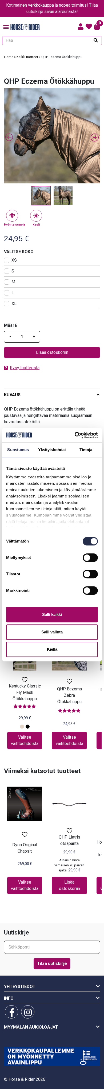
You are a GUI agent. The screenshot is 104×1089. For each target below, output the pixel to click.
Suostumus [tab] (18, 449)
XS (14, 260)
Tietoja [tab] (85, 449)
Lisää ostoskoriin (52, 352)
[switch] (90, 557)
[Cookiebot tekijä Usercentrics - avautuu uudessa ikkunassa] (75, 435)
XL (14, 303)
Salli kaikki (52, 614)
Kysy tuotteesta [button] (24, 367)
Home (8, 57)
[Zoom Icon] (52, 135)
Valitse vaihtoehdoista (24, 740)
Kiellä (52, 649)
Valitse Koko (19, 251)
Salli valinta (52, 632)
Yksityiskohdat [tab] (52, 449)
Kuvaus (12, 394)
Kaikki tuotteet (27, 57)
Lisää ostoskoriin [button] (69, 885)
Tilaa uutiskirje (52, 963)
